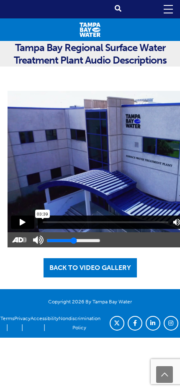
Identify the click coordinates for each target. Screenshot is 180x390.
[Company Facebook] (135, 323)
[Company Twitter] (117, 323)
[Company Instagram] (171, 323)
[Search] (118, 8)
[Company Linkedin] (153, 323)
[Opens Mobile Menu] (167, 9)
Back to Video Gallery (90, 268)
